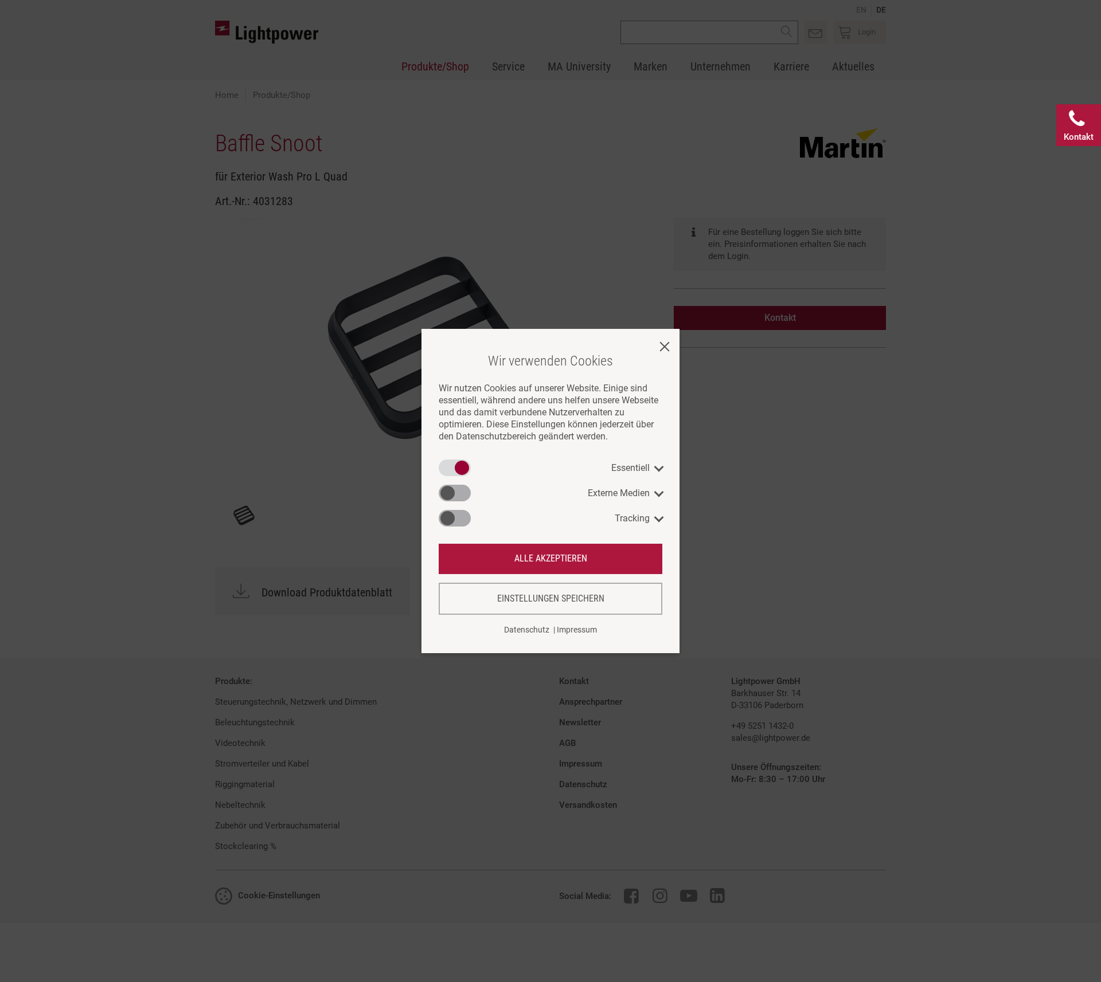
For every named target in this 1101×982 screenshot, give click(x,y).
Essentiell (630, 467)
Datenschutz (526, 629)
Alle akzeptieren (550, 558)
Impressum (577, 629)
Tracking (632, 518)
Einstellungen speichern (550, 598)
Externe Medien (619, 493)
